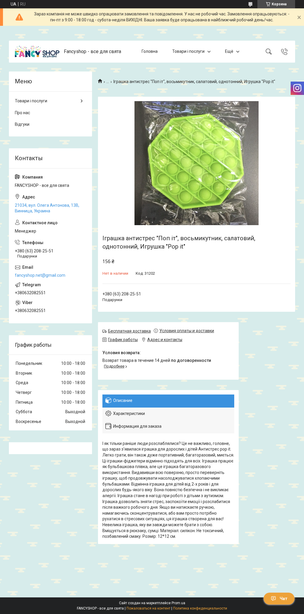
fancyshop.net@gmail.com (40, 275)
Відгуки (22, 124)
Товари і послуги (188, 51)
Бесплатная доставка (129, 331)
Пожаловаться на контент (148, 608)
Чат (283, 598)
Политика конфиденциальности (200, 608)
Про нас (22, 112)
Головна (150, 51)
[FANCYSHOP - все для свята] (37, 52)
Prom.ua (178, 603)
